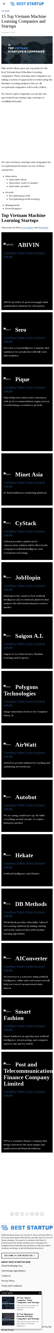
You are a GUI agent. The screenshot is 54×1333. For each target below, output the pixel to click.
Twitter (30, 252)
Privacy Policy (8, 1281)
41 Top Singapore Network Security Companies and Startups (28, 1316)
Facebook (39, 252)
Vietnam (5, 11)
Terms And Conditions (11, 1286)
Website (21, 252)
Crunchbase (27, 227)
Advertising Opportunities (13, 1271)
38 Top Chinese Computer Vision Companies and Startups (28, 1300)
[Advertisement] (27, 133)
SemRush (43, 227)
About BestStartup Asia (11, 1266)
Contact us (6, 1276)
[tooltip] (12, 1214)
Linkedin (8, 256)
